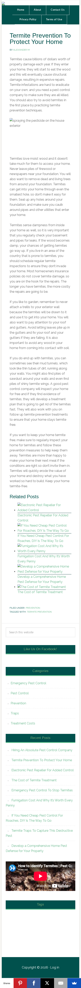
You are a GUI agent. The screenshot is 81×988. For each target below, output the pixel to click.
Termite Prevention (39, 611)
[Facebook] (33, 983)
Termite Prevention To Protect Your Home (41, 760)
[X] (47, 983)
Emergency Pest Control (28, 683)
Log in (54, 967)
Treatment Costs (23, 723)
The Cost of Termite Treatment (40, 592)
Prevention (33, 608)
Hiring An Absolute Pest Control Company (41, 750)
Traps (15, 713)
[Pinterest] (20, 983)
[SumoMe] (74, 983)
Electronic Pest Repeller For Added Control (42, 770)
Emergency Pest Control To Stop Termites (42, 790)
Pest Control (20, 693)
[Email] (61, 983)
